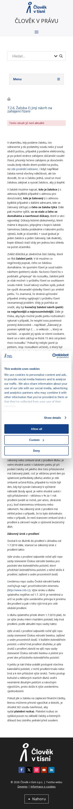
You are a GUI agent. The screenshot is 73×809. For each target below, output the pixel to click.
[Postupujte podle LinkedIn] (51, 770)
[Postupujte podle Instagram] (36, 770)
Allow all (36, 428)
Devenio (22, 786)
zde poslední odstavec (24, 169)
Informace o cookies (43, 786)
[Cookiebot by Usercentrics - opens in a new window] (52, 355)
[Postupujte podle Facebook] (22, 770)
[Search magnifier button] (61, 56)
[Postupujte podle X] (29, 770)
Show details (52, 417)
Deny (36, 450)
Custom (34, 439)
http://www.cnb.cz (19, 590)
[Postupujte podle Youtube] (44, 770)
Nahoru (39, 798)
